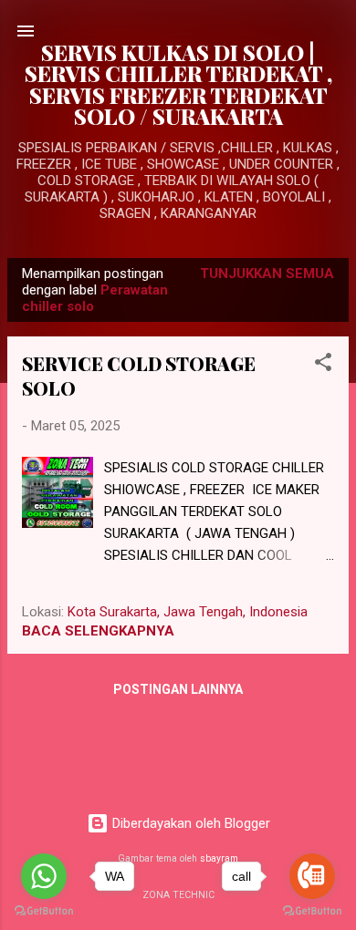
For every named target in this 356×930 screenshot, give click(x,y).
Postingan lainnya (178, 689)
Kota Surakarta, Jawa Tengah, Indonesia (188, 612)
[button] (323, 365)
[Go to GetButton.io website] (312, 911)
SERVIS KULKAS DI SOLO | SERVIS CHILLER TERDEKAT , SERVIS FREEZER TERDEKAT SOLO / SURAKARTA (178, 84)
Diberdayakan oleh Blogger (189, 823)
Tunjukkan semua (267, 273)
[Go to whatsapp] (44, 876)
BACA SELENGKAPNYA (98, 631)
